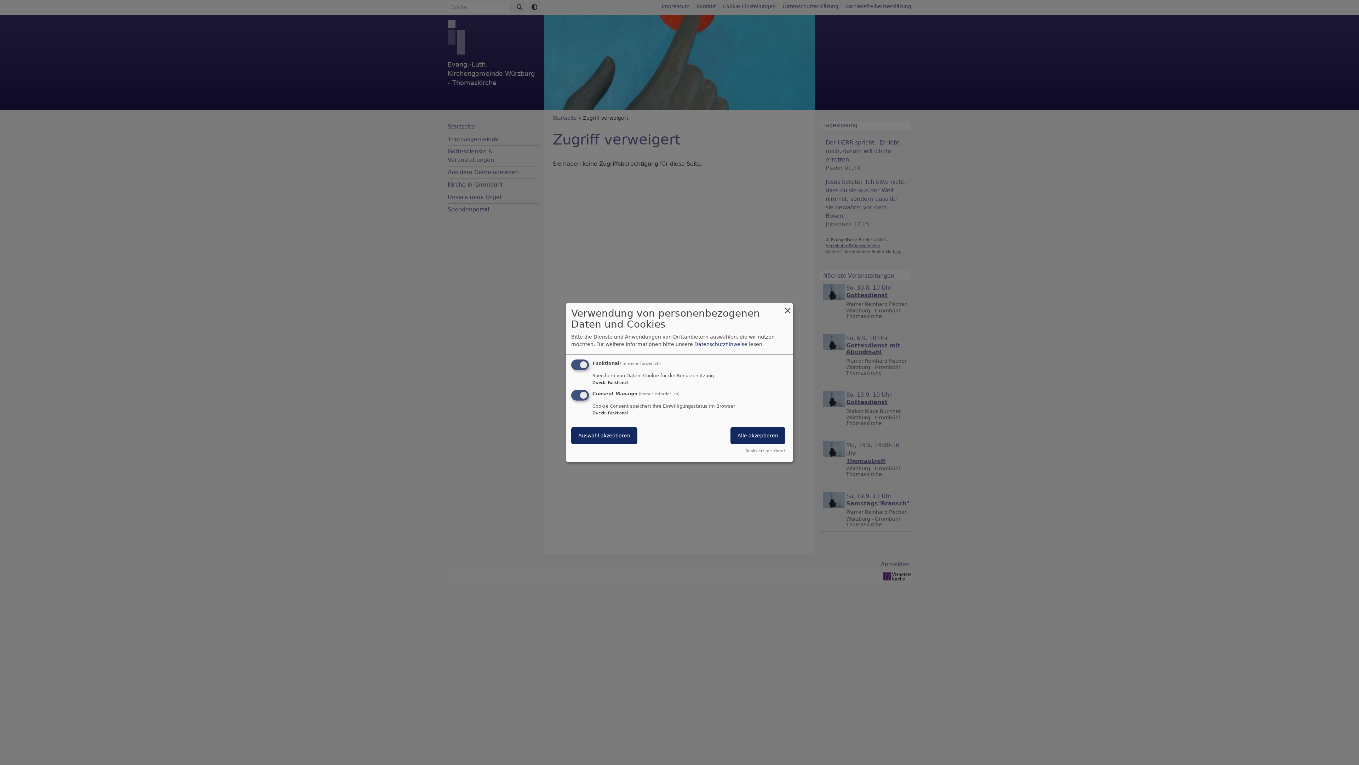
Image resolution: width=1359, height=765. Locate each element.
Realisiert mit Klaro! (765, 451)
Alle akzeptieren (758, 435)
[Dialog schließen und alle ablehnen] (787, 307)
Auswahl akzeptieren (604, 435)
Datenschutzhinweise (720, 344)
